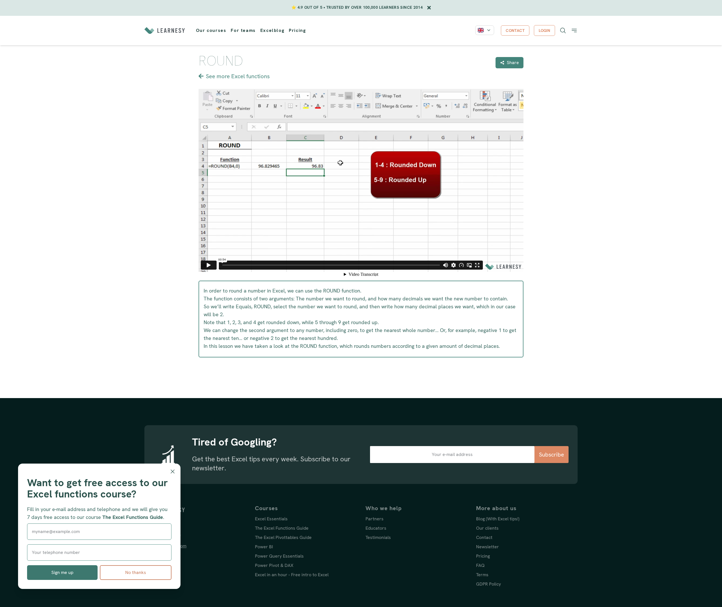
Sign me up (62, 572)
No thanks (135, 572)
